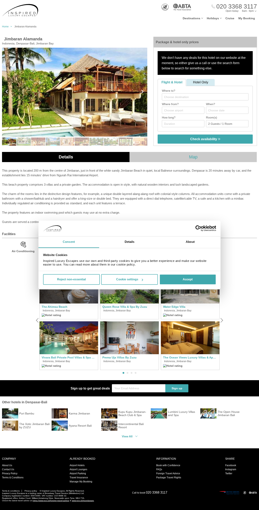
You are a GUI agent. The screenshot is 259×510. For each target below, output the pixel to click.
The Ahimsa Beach (54, 306)
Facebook (230, 465)
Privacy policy (30, 491)
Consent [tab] (69, 241)
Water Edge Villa (174, 306)
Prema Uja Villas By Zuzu (119, 357)
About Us (7, 465)
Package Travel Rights (168, 477)
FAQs (159, 469)
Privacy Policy (9, 473)
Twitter (228, 473)
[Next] (221, 320)
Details (66, 156)
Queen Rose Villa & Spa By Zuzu (124, 306)
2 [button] (127, 373)
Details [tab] (130, 241)
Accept (188, 279)
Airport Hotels (77, 465)
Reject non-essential (71, 279)
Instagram (230, 469)
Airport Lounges (78, 469)
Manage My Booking (81, 481)
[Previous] (37, 320)
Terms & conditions (11, 491)
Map (193, 156)
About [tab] (190, 241)
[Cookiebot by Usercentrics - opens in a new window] (198, 228)
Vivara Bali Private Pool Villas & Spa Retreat (69, 357)
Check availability (204, 139)
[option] (68, 320)
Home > (8, 26)
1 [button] (123, 373)
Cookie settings (127, 279)
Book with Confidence (168, 465)
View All (127, 436)
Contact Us (8, 469)
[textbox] (207, 97)
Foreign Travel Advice (168, 473)
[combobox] (205, 96)
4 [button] (136, 373)
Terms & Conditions (12, 477)
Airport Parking (78, 473)
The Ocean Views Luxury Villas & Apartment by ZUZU (190, 357)
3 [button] (132, 373)
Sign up (177, 388)
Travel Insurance (79, 477)
